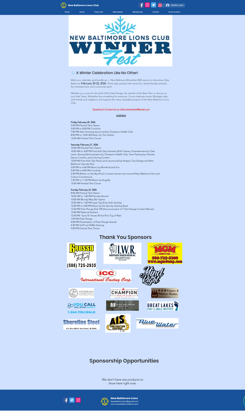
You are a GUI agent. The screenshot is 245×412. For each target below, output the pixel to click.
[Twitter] (153, 4)
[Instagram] (147, 4)
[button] (160, 4)
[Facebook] (141, 4)
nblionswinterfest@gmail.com (135, 109)
